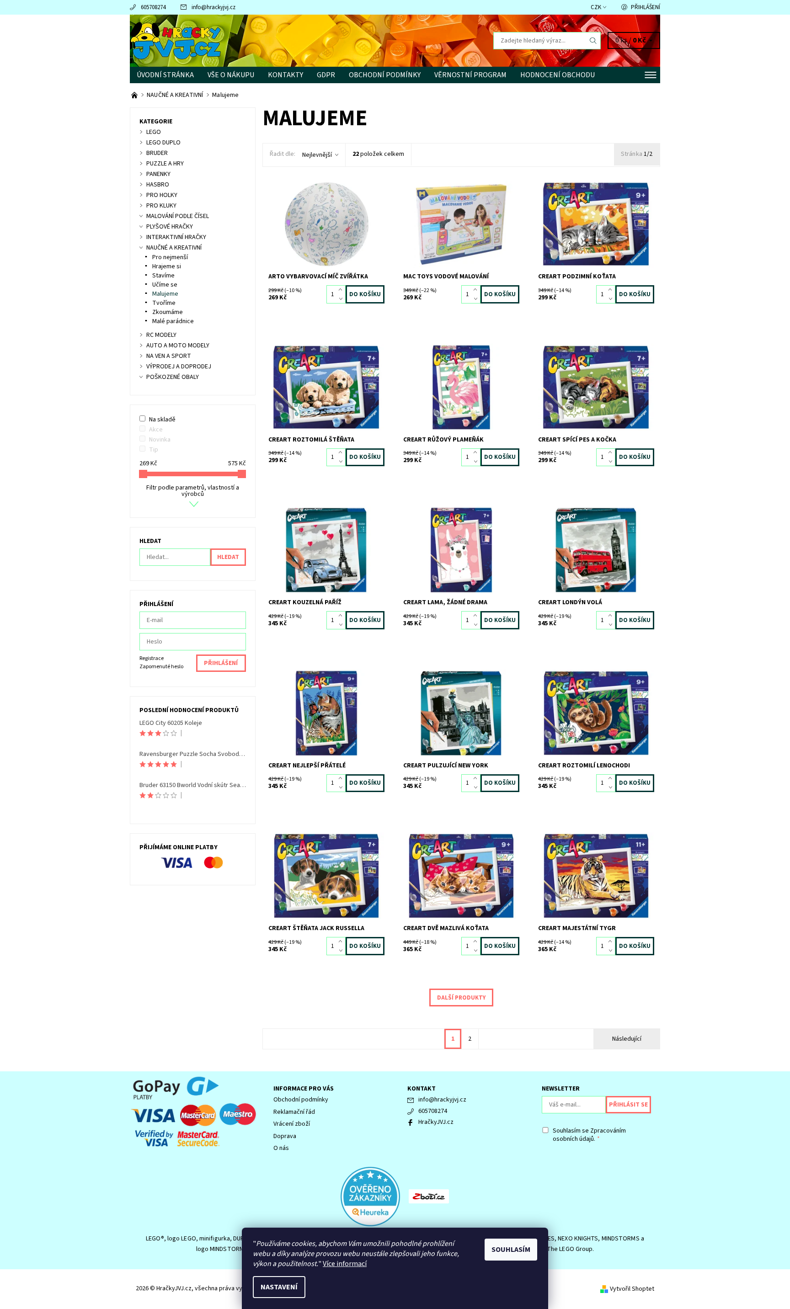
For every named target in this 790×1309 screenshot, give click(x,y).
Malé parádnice (173, 321)
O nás (281, 1148)
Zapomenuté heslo (161, 666)
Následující (626, 1038)
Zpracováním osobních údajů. (589, 1135)
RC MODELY (161, 335)
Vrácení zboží (291, 1123)
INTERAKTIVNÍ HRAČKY (176, 237)
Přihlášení (645, 7)
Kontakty (285, 75)
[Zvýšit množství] (342, 289)
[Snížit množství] (342, 298)
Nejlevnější (317, 155)
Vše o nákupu (231, 75)
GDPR (326, 75)
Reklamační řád (294, 1112)
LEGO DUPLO (163, 142)
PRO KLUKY (161, 205)
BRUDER (157, 153)
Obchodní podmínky (385, 75)
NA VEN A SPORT (168, 356)
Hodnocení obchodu (557, 75)
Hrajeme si (166, 266)
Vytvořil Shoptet (632, 1288)
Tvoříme (164, 303)
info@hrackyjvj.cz (213, 7)
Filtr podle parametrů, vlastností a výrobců (192, 491)
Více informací (345, 1264)
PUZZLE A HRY (165, 163)
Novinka (160, 439)
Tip (153, 449)
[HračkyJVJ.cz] (175, 40)
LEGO (153, 132)
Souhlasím (510, 1250)
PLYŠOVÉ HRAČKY (169, 226)
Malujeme (165, 293)
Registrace (151, 658)
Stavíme (163, 275)
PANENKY (158, 174)
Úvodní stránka (165, 75)
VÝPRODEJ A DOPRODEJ (178, 366)
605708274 (153, 7)
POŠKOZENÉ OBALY (172, 377)
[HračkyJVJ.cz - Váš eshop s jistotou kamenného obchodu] (135, 95)
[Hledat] (593, 40)
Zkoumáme (167, 312)
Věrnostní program (470, 75)
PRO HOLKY (161, 195)
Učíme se (164, 284)
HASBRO (157, 184)
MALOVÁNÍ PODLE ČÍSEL (177, 216)
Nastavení (279, 1287)
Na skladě (162, 419)
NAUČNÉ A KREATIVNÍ (174, 247)
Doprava (284, 1136)
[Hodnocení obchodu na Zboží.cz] (429, 1196)
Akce (156, 429)
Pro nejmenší (170, 257)
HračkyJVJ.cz (436, 1122)
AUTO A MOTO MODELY (177, 345)
